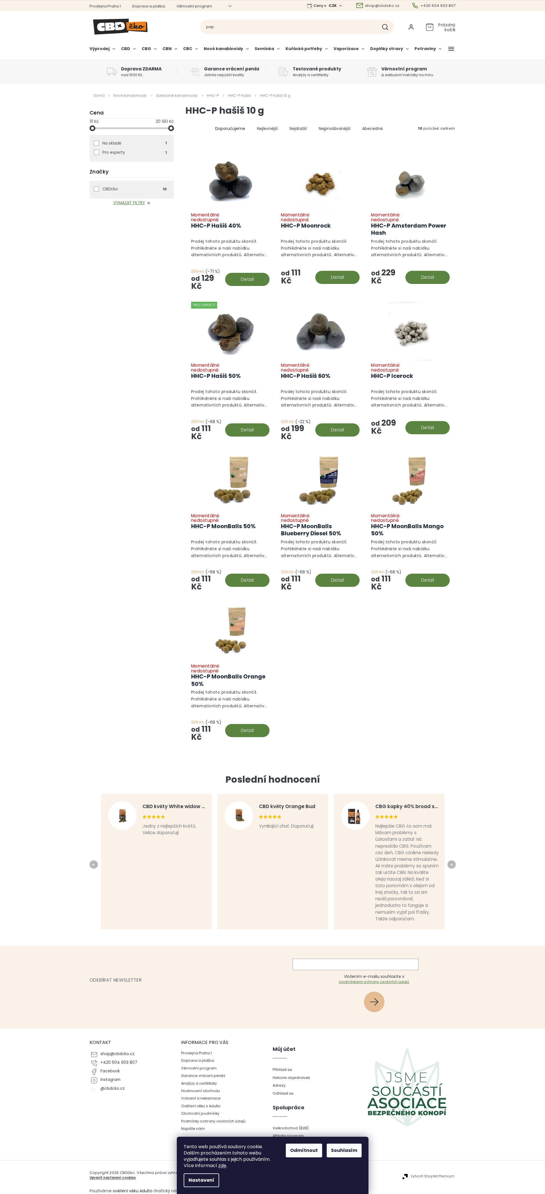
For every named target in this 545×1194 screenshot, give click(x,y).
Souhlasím (344, 1150)
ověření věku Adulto (132, 1191)
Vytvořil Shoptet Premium (432, 1176)
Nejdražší (298, 128)
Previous (94, 864)
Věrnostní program (194, 6)
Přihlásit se (376, 1001)
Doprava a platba (148, 6)
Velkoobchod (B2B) (291, 1128)
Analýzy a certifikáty (199, 1083)
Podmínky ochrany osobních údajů (213, 1121)
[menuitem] (104, 51)
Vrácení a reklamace (201, 1098)
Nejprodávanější (334, 128)
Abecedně (372, 128)
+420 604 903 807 (118, 1062)
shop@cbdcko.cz (117, 1054)
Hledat (387, 27)
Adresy (279, 1085)
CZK (333, 5)
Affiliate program (288, 1135)
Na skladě (134, 143)
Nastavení (201, 1180)
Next (452, 864)
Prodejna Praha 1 (105, 6)
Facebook (110, 1071)
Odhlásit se (283, 1093)
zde (222, 1165)
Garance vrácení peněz (203, 1075)
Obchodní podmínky (200, 1113)
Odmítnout (304, 1150)
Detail (247, 279)
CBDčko (134, 189)
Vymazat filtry (129, 203)
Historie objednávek (291, 1077)
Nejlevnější (267, 128)
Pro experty (134, 152)
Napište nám (193, 1128)
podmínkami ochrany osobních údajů (374, 981)
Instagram (110, 1079)
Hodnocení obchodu (200, 1090)
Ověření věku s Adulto (201, 1106)
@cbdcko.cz (112, 1088)
